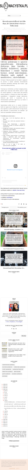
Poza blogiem (19, 321)
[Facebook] (19, 204)
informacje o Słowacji (10, 28)
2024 (4, 387)
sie (5, 397)
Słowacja (10, 29)
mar (5, 414)
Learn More (12, 468)
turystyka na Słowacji (8, 364)
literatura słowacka (19, 367)
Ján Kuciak (18, 28)
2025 (4, 386)
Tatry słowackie (6, 369)
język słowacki (6, 373)
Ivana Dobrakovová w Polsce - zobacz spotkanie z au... (14, 409)
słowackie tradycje (18, 369)
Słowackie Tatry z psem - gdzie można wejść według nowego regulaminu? (15, 350)
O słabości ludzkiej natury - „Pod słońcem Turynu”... (15, 402)
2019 (4, 424)
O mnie (7, 321)
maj (5, 411)
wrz (5, 395)
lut (5, 416)
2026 (4, 384)
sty (5, 417)
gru (5, 390)
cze (5, 400)
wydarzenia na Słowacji (15, 31)
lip (5, 399)
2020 (4, 422)
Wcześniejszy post (22, 207)
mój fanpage (10, 197)
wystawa (4, 376)
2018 (4, 426)
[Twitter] (21, 204)
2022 (4, 419)
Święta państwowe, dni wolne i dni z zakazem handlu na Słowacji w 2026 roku (16, 344)
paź (5, 394)
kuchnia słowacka (17, 373)
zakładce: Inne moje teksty (19, 190)
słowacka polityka (17, 29)
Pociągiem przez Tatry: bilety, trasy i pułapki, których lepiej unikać (17, 355)
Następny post (5, 207)
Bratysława (17, 371)
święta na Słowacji (7, 371)
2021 (4, 421)
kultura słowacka (7, 367)
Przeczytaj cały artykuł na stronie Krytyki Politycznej (14, 148)
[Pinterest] (24, 204)
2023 (4, 389)
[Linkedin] (26, 204)
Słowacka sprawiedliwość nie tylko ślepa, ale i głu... (15, 406)
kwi (5, 412)
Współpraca (12, 321)
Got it (17, 468)
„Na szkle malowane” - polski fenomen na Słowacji (15, 404)
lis (5, 392)
